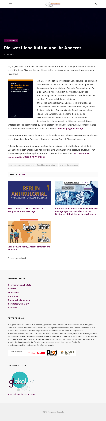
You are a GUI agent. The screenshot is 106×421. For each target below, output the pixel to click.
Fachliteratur (11, 41)
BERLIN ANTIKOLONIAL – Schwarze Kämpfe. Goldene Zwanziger (25, 210)
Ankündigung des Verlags (70, 128)
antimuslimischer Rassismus (21, 165)
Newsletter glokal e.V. (18, 304)
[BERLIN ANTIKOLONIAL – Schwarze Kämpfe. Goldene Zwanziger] (29, 193)
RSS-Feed (12, 307)
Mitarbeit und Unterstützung (21, 394)
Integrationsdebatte (69, 165)
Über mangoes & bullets (19, 285)
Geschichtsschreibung (47, 165)
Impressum (13, 292)
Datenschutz (14, 296)
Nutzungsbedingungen (19, 300)
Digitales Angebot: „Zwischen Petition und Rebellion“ (29, 248)
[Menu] (10, 4)
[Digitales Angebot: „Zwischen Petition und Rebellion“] (29, 231)
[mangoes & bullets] (53, 4)
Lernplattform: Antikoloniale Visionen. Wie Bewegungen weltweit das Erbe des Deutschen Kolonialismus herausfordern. (76, 211)
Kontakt (12, 289)
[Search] (95, 4)
